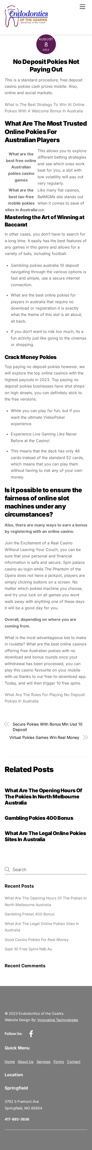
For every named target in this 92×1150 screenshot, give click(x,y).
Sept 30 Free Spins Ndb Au (28, 949)
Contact (73, 1062)
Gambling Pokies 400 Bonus (39, 818)
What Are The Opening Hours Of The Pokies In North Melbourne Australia (43, 796)
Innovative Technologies (58, 1020)
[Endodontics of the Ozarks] (26, 25)
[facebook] (32, 1033)
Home (10, 1062)
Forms (58, 1062)
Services (44, 1062)
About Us (26, 1062)
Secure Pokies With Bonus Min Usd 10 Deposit (47, 727)
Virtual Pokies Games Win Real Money (44, 737)
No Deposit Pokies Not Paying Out (46, 65)
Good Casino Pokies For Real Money (37, 939)
